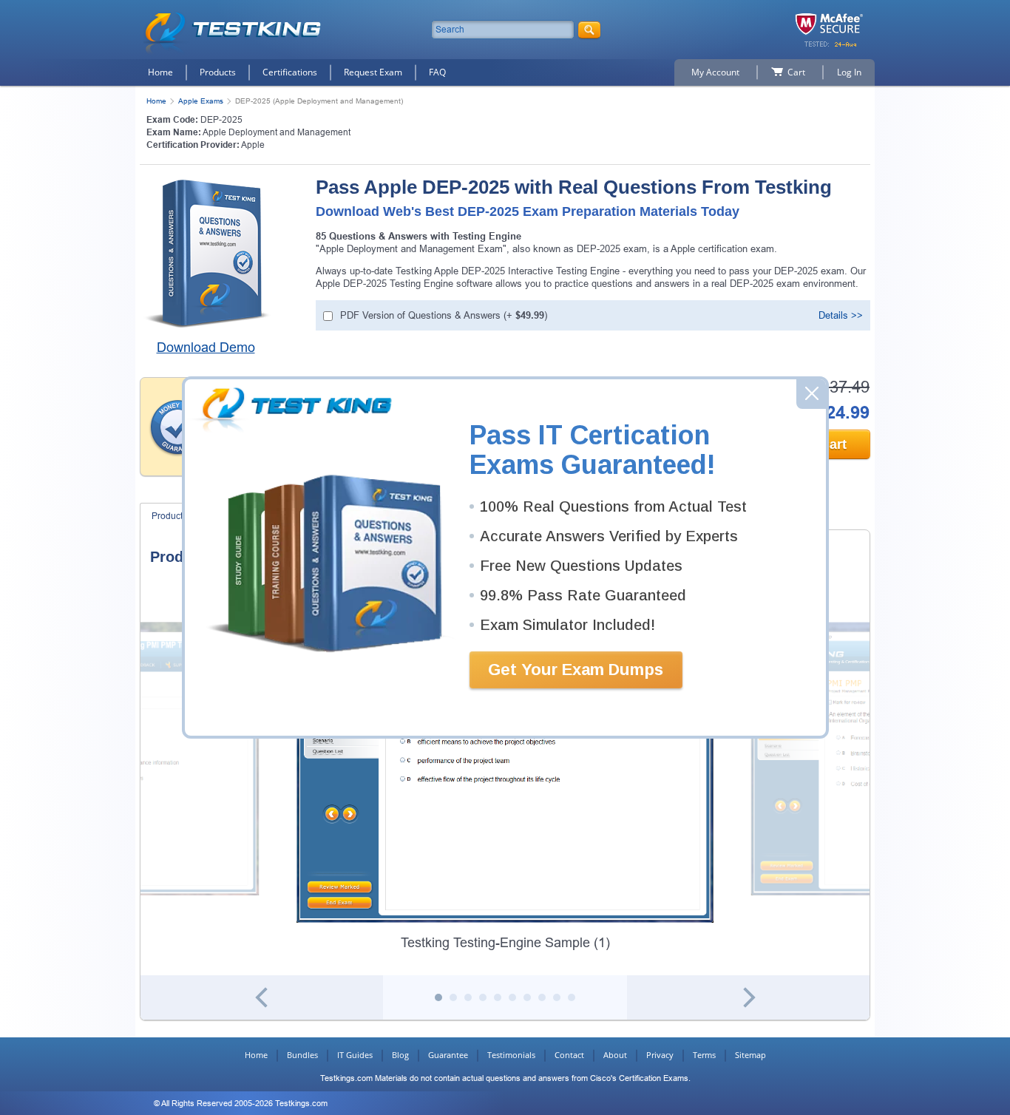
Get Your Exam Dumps (575, 669)
